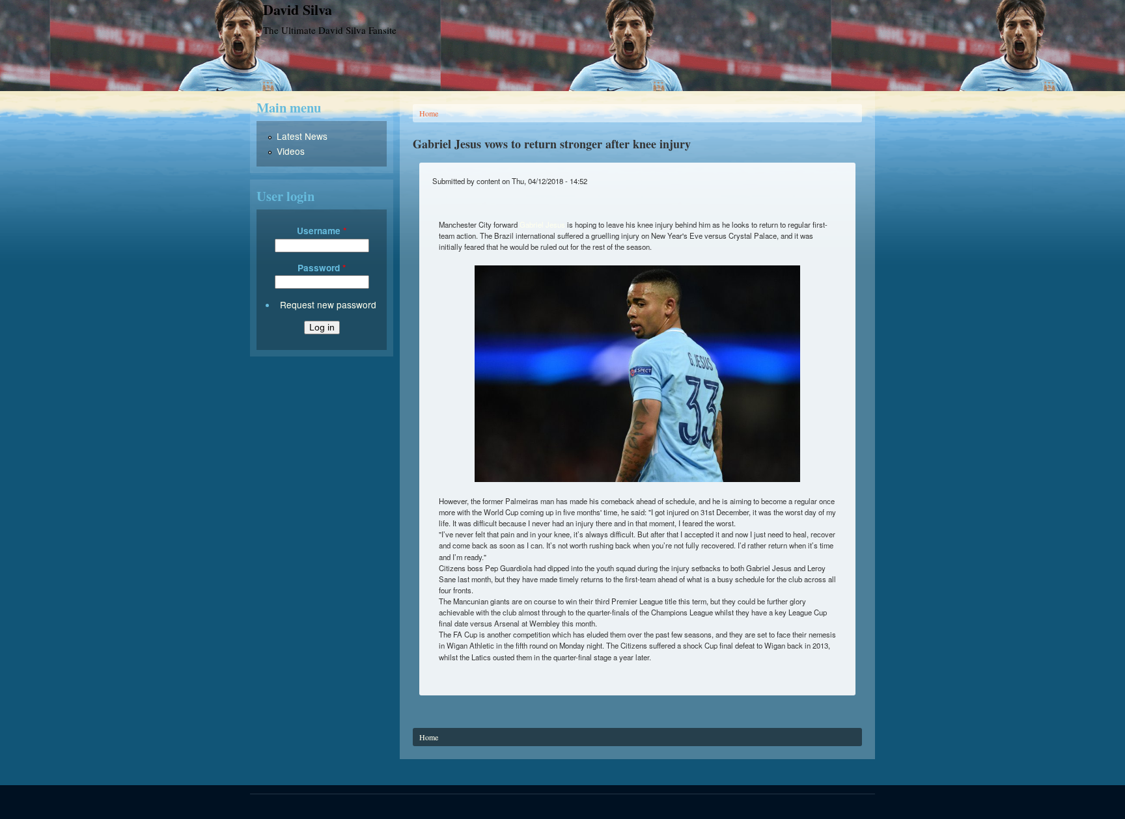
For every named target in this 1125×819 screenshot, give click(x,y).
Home (428, 113)
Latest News (302, 135)
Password (322, 268)
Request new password (328, 304)
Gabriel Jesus (542, 224)
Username (321, 230)
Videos (291, 150)
